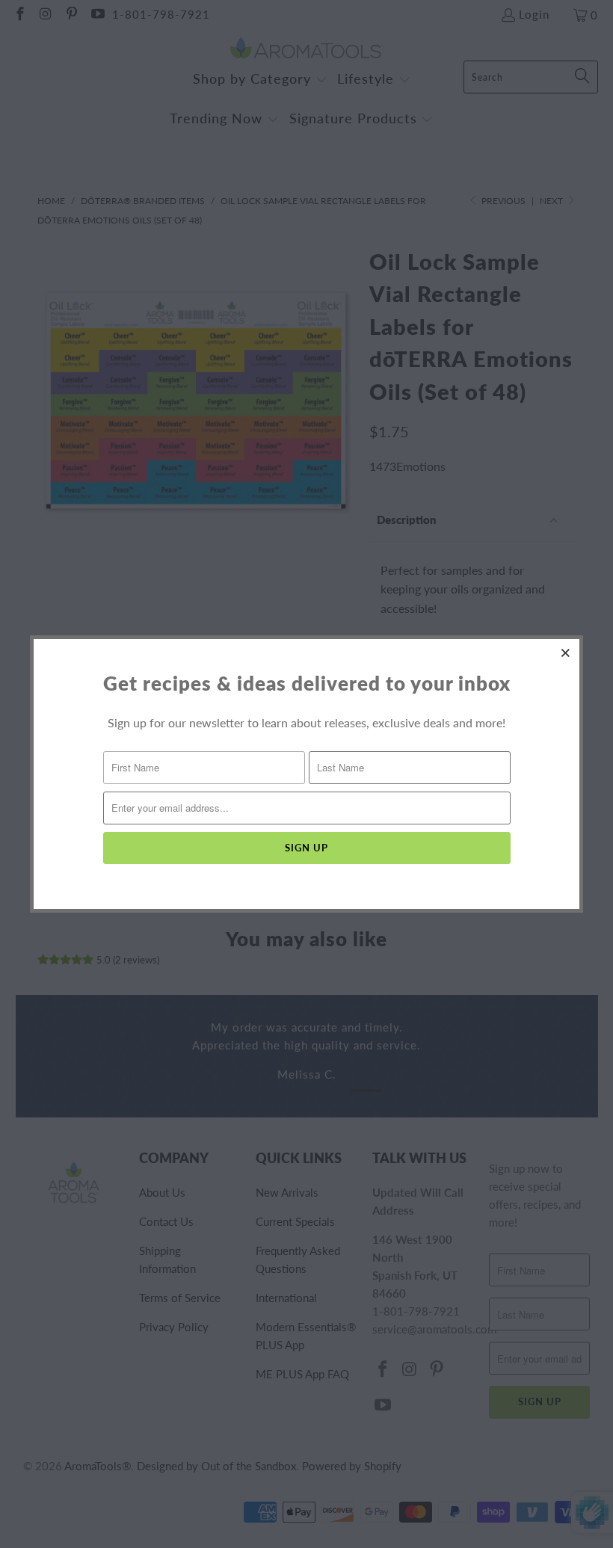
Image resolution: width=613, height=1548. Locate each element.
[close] (565, 652)
